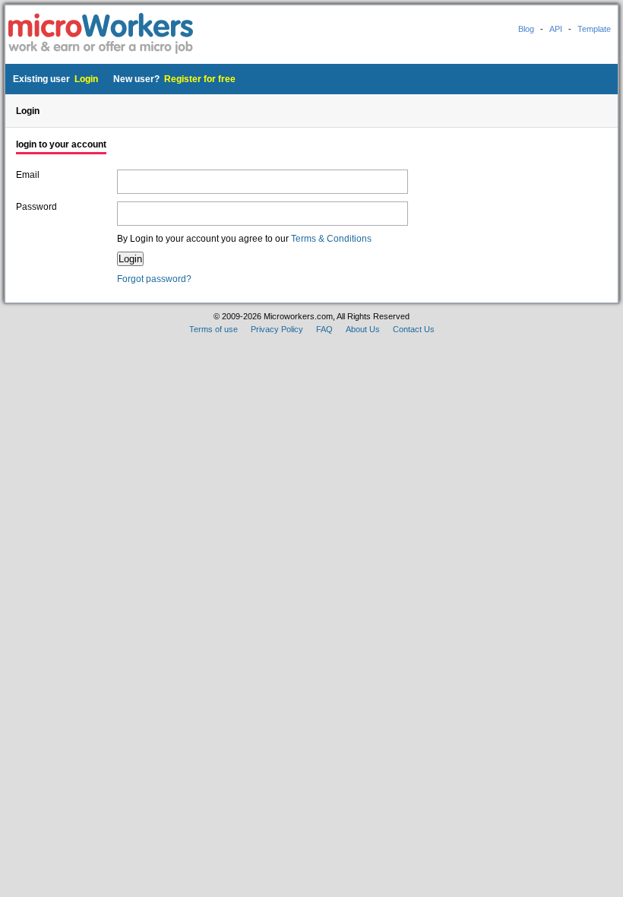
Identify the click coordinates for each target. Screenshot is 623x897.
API (555, 28)
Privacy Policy (277, 329)
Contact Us (414, 329)
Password (36, 206)
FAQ (324, 329)
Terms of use (213, 329)
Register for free (200, 79)
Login (86, 79)
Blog (526, 28)
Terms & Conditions (331, 238)
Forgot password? (154, 279)
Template (594, 28)
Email (28, 175)
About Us (363, 329)
